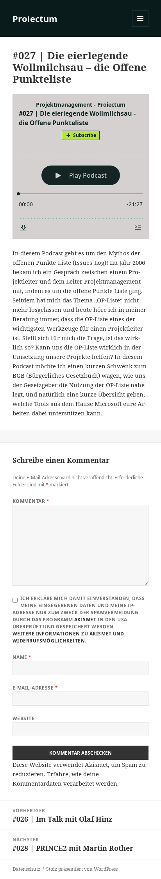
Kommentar (31, 501)
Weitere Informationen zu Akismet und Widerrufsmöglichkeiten (68, 637)
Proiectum (35, 18)
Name (22, 657)
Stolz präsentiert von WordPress (82, 869)
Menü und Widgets (140, 26)
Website (23, 718)
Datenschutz (26, 869)
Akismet (85, 619)
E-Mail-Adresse (35, 687)
